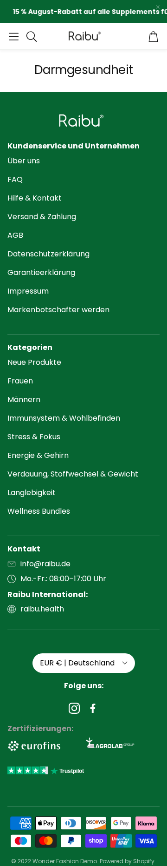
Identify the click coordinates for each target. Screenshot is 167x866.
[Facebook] (92, 708)
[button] (13, 36)
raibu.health (42, 609)
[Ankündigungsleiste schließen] (158, 7)
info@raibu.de (45, 563)
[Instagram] (74, 708)
